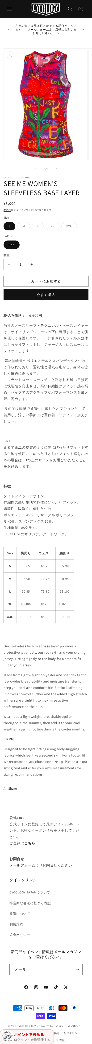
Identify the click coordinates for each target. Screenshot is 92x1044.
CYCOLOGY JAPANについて (29, 892)
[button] (9, 9)
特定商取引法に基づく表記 (30, 903)
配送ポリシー (72, 1033)
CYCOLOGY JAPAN (27, 1026)
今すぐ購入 (46, 294)
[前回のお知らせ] (9, 29)
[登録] (77, 969)
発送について (19, 914)
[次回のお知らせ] (83, 29)
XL (54, 227)
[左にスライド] (35, 168)
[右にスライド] (56, 168)
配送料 (7, 209)
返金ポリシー (19, 935)
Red (11, 245)
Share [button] (12, 788)
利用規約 (16, 924)
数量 (7, 255)
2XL (70, 227)
